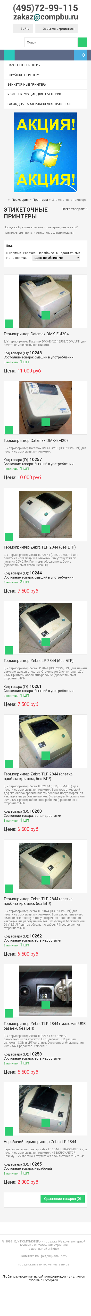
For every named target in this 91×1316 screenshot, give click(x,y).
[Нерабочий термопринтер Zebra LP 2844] (45, 1084)
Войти (25, 28)
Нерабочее (46, 253)
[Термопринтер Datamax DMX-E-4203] (45, 383)
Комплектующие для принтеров (34, 94)
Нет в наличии (16, 258)
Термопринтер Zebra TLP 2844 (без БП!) (40, 547)
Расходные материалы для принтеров (39, 104)
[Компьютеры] (46, 20)
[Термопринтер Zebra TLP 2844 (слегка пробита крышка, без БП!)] (45, 716)
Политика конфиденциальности (43, 1256)
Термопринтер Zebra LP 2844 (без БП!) (39, 660)
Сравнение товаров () (62, 1199)
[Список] (21, 246)
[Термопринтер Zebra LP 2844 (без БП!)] (45, 603)
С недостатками (68, 253)
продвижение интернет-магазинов (43, 1264)
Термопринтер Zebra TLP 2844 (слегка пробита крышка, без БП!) (38, 776)
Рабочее (29, 253)
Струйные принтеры (24, 75)
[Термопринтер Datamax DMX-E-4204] (45, 276)
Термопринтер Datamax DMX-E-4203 (36, 440)
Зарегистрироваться (58, 28)
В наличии (13, 253)
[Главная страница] (5, 199)
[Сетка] (16, 246)
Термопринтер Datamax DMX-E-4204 (36, 334)
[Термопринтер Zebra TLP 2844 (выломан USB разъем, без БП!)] (45, 966)
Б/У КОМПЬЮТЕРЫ (27, 1241)
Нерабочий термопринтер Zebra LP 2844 (40, 1141)
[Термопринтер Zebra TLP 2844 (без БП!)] (45, 489)
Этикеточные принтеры (27, 84)
